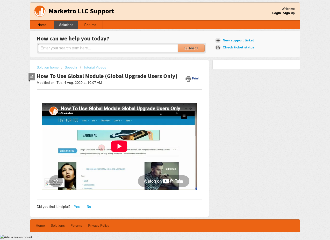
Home (42, 25)
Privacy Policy (98, 225)
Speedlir (71, 67)
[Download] (156, 56)
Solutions (66, 25)
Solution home (48, 67)
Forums (90, 25)
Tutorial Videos (94, 67)
